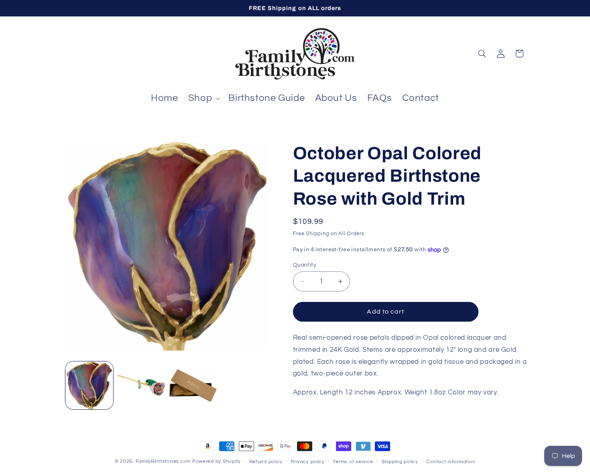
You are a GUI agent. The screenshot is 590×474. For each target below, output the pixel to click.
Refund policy (266, 462)
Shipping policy (400, 462)
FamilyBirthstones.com (163, 461)
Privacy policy (308, 462)
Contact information (450, 462)
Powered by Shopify (216, 461)
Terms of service (353, 462)
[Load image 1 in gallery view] (89, 385)
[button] (203, 98)
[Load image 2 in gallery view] (141, 385)
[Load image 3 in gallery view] (193, 385)
